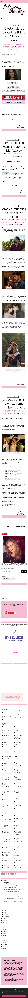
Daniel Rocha (6, 178)
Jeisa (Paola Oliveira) (18, 63)
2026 (4, 880)
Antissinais (6, 707)
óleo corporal (19, 865)
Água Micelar (7, 862)
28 (20, 512)
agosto (5, 882)
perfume (6, 803)
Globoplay (18, 717)
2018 (4, 931)
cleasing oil (18, 742)
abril (5, 910)
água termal (18, 862)
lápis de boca (18, 786)
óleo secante (18, 867)
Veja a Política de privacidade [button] (8, 992)
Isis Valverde (17, 221)
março (5, 912)
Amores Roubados (8, 219)
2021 (4, 926)
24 (20, 191)
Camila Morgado (8, 410)
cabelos (6, 739)
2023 (4, 922)
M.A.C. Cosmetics (20, 46)
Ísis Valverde (11, 46)
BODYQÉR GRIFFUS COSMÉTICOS (11, 894)
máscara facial (19, 796)
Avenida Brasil (11, 173)
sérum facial (7, 852)
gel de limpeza (7, 773)
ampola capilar (7, 730)
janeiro (5, 916)
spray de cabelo (8, 844)
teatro (17, 855)
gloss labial (7, 777)
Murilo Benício (20, 222)
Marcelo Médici (13, 413)
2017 (4, 933)
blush (17, 732)
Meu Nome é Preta (7, 893)
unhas (5, 860)
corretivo (17, 744)
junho (5, 906)
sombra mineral (19, 841)
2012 (4, 942)
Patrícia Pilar (12, 293)
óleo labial (6, 867)
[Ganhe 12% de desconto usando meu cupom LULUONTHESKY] (14, 657)
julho (5, 905)
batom (5, 732)
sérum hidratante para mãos (18, 851)
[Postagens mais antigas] (20, 527)
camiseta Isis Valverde (17, 153)
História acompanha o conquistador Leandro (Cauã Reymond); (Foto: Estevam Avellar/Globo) (14, 252)
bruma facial (18, 735)
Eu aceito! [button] (14, 995)
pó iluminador (7, 819)
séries (17, 844)
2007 (4, 951)
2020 (4, 927)
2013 (4, 940)
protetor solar (7, 810)
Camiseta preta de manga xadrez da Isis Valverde (14, 146)
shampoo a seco (19, 828)
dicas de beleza (7, 756)
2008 (4, 950)
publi (16, 813)
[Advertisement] (14, 679)
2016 (4, 935)
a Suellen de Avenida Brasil (17, 427)
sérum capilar (7, 847)
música (5, 799)
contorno (6, 744)
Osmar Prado (8, 224)
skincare (6, 835)
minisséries (12, 222)
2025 (4, 918)
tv (22, 224)
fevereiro (6, 914)
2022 (4, 924)
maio (5, 908)
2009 (4, 948)
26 (20, 125)
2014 (4, 938)
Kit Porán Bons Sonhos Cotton (10, 887)
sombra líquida (7, 841)
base (16, 730)
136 (20, 382)
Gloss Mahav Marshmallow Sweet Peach (12, 889)
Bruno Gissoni (12, 176)
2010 (4, 946)
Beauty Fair (18, 710)
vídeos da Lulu (19, 860)
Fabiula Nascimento (19, 410)
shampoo (6, 828)
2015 (4, 937)
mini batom (18, 789)
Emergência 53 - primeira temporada (11, 883)
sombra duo (7, 839)
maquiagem (6, 789)
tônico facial (18, 858)
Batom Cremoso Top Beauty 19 (10, 885)
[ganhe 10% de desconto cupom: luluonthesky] (14, 645)
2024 (4, 920)
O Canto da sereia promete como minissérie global (14, 403)
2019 (4, 929)
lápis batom (7, 786)
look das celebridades (12, 156)
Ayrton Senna (18, 707)
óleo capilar (7, 865)
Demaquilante (18, 714)
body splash (7, 735)
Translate (12, 580)
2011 (4, 944)
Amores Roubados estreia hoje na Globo (14, 212)
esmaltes (6, 763)
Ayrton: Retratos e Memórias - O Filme (11, 896)
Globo (10, 221)
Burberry (7, 153)
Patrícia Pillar (17, 224)
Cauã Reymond (18, 219)
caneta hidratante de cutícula (17, 738)
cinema (5, 742)
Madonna (17, 721)
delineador (6, 752)
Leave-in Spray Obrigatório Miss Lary (11, 891)
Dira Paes (13, 266)
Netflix (17, 724)
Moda (20, 156)
